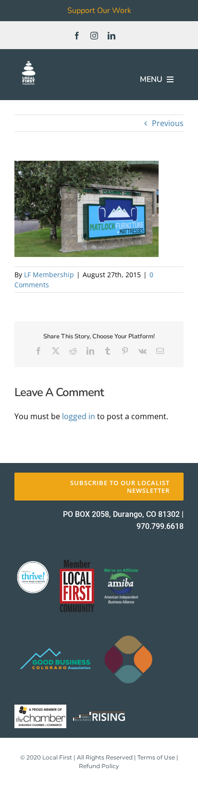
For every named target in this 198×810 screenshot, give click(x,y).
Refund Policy (99, 766)
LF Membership (49, 274)
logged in (78, 416)
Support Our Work (99, 10)
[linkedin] (111, 35)
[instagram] (94, 35)
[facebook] (77, 35)
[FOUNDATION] (28, 62)
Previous (168, 123)
